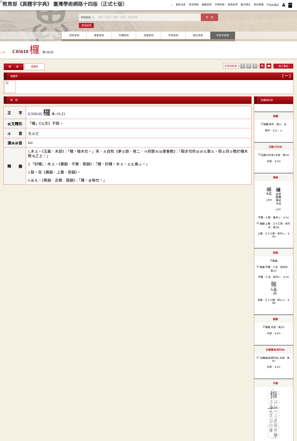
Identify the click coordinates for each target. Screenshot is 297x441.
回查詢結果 (231, 66)
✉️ (268, 66)
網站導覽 (259, 4)
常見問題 (194, 4)
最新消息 (181, 4)
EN (290, 4)
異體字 (34, 66)
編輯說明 (207, 4)
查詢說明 (86, 25)
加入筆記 (283, 66)
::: (172, 4)
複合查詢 (198, 35)
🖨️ (262, 66)
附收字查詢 (223, 35)
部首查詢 (74, 35)
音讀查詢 (148, 35)
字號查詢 (173, 35)
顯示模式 (246, 4)
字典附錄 (220, 4)
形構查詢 (124, 35)
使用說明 (233, 4)
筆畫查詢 (99, 35)
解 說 (14, 66)
